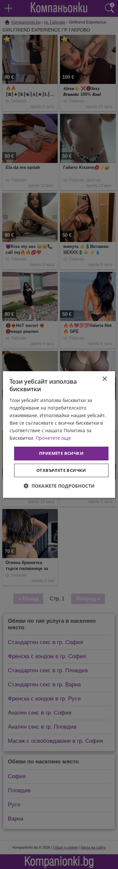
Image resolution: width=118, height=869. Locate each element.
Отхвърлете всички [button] (61, 470)
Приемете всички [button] (61, 453)
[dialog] (59, 434)
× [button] (104, 378)
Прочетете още (53, 438)
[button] (59, 486)
